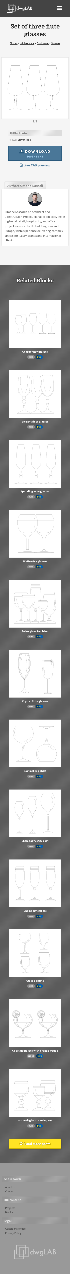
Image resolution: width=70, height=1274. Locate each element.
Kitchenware (27, 43)
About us (10, 1187)
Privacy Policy (13, 1233)
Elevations (24, 139)
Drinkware (43, 43)
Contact (9, 1191)
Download (37, 153)
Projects (10, 1208)
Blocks (14, 43)
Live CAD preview (36, 165)
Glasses (55, 43)
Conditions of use (15, 1228)
